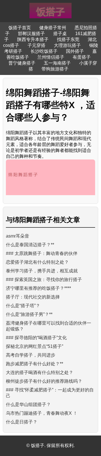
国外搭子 (75, 51)
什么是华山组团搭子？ (28, 404)
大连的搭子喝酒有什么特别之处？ (39, 372)
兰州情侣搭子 (50, 57)
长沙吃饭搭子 (44, 51)
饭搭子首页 (19, 27)
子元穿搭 (36, 45)
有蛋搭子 (82, 57)
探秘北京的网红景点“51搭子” (34, 346)
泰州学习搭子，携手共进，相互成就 (42, 270)
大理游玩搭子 (67, 45)
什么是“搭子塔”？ (23, 305)
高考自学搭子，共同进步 (30, 355)
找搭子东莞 (68, 39)
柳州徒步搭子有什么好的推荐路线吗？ (44, 381)
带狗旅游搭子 (55, 69)
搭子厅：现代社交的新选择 (33, 297)
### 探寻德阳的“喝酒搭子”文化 (36, 337)
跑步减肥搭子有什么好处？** (34, 363)
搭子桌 (60, 33)
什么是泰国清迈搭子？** (30, 244)
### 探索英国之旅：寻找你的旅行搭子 (44, 279)
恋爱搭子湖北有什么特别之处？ (37, 262)
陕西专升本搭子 (33, 39)
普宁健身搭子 (21, 63)
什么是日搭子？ (21, 421)
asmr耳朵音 (17, 236)
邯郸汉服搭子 (31, 33)
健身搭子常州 (52, 27)
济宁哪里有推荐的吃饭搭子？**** (38, 288)
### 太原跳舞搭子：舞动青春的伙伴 (41, 253)
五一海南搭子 (57, 63)
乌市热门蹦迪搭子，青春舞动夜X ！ (41, 413)
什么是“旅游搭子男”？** (29, 314)
